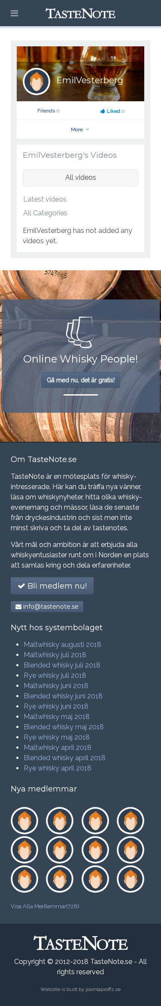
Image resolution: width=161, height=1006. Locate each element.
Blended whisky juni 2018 (63, 696)
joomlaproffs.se (103, 989)
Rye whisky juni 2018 (56, 706)
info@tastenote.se (50, 606)
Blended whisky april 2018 (65, 758)
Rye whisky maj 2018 (57, 737)
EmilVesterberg (89, 80)
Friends (48, 111)
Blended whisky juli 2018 (62, 665)
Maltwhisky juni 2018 (56, 686)
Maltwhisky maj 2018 (57, 717)
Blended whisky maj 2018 (64, 727)
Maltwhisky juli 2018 (55, 655)
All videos (80, 177)
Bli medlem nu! (56, 586)
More (77, 130)
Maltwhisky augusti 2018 (62, 644)
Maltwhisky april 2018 (57, 747)
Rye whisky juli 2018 (55, 675)
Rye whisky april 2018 (57, 768)
